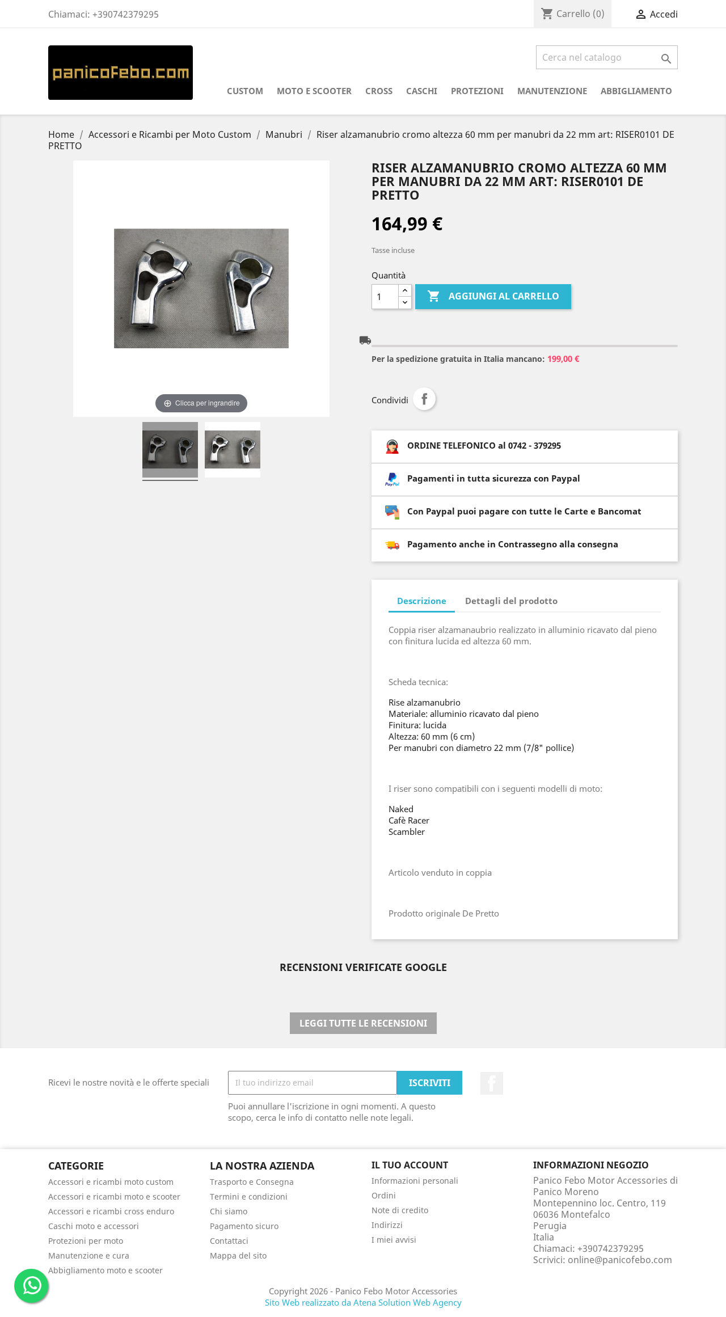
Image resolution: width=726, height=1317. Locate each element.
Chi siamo (228, 1211)
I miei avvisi (394, 1239)
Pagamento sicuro (244, 1226)
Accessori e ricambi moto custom (111, 1181)
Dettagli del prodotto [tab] (511, 600)
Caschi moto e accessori (93, 1226)
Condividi (424, 398)
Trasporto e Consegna (252, 1181)
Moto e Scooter (314, 90)
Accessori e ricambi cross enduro (111, 1211)
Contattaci (229, 1240)
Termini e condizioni (249, 1196)
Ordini (384, 1195)
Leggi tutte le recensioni (363, 1023)
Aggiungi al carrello (493, 296)
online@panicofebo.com (620, 1259)
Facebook (491, 1083)
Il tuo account (410, 1165)
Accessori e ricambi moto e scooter (114, 1196)
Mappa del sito (238, 1255)
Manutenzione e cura (88, 1255)
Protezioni (477, 90)
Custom (245, 90)
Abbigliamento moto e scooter (105, 1270)
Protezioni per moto (85, 1240)
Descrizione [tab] (421, 600)
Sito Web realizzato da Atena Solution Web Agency (363, 1302)
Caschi (421, 90)
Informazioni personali (415, 1180)
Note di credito (400, 1210)
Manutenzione (552, 90)
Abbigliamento (636, 90)
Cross (378, 90)
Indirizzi (387, 1224)
